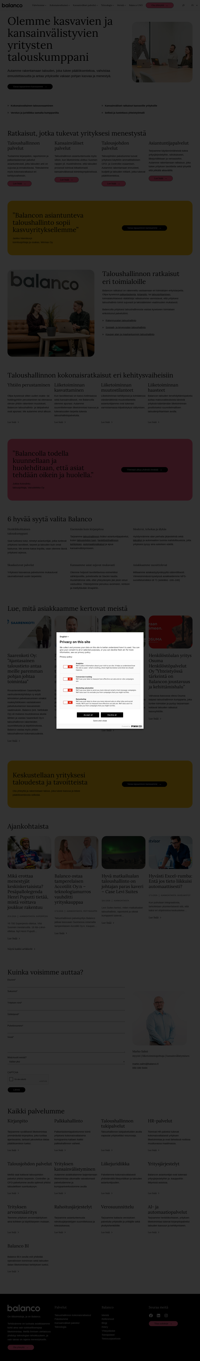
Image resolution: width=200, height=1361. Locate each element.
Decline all (111, 715)
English (63, 636)
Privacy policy (66, 657)
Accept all (88, 715)
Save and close (100, 721)
